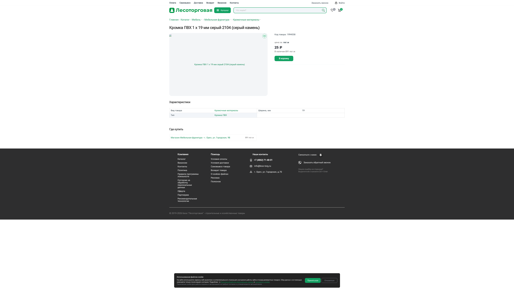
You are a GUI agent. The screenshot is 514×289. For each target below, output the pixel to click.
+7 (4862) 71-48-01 (263, 160)
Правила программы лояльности (188, 175)
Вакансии (182, 162)
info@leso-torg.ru (262, 166)
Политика (182, 170)
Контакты (182, 166)
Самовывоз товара (220, 166)
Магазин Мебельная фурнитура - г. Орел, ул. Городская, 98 (200, 137)
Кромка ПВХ (221, 115)
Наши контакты (260, 154)
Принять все (312, 280)
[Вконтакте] (320, 155)
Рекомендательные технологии (187, 199)
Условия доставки (220, 162)
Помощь (215, 154)
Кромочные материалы (226, 110)
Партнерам (183, 195)
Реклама (215, 177)
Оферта (181, 191)
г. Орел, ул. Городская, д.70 (268, 172)
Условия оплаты (219, 159)
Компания (183, 154)
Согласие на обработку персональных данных (185, 184)
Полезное (216, 181)
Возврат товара (219, 170)
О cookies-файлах (219, 174)
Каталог (182, 159)
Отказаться (329, 280)
